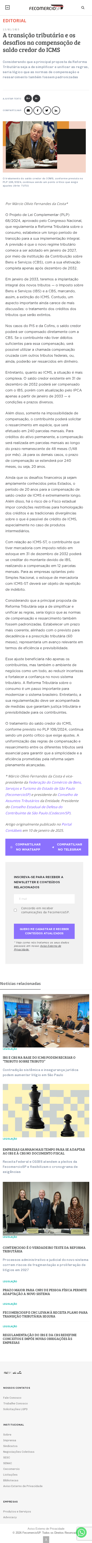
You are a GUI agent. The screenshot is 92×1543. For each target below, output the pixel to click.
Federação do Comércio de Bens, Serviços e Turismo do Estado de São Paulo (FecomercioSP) (43, 788)
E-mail (28, 110)
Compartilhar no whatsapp (28, 847)
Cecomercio (11, 1469)
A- (36, 98)
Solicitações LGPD (15, 1409)
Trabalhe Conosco (15, 1403)
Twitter (47, 110)
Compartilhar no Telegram (69, 847)
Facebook (37, 110)
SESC (6, 1457)
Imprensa (9, 1440)
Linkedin (56, 110)
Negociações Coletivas (18, 1451)
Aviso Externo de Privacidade (23, 1486)
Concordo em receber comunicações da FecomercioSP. (45, 910)
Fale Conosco (12, 1397)
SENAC (7, 1463)
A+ (28, 98)
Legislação (10, 1048)
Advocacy (10, 1517)
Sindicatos (10, 1446)
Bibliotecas (10, 1480)
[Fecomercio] (46, 7)
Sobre (7, 1434)
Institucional (7, 7)
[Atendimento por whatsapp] (81, 1532)
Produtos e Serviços (17, 1511)
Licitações (10, 1474)
